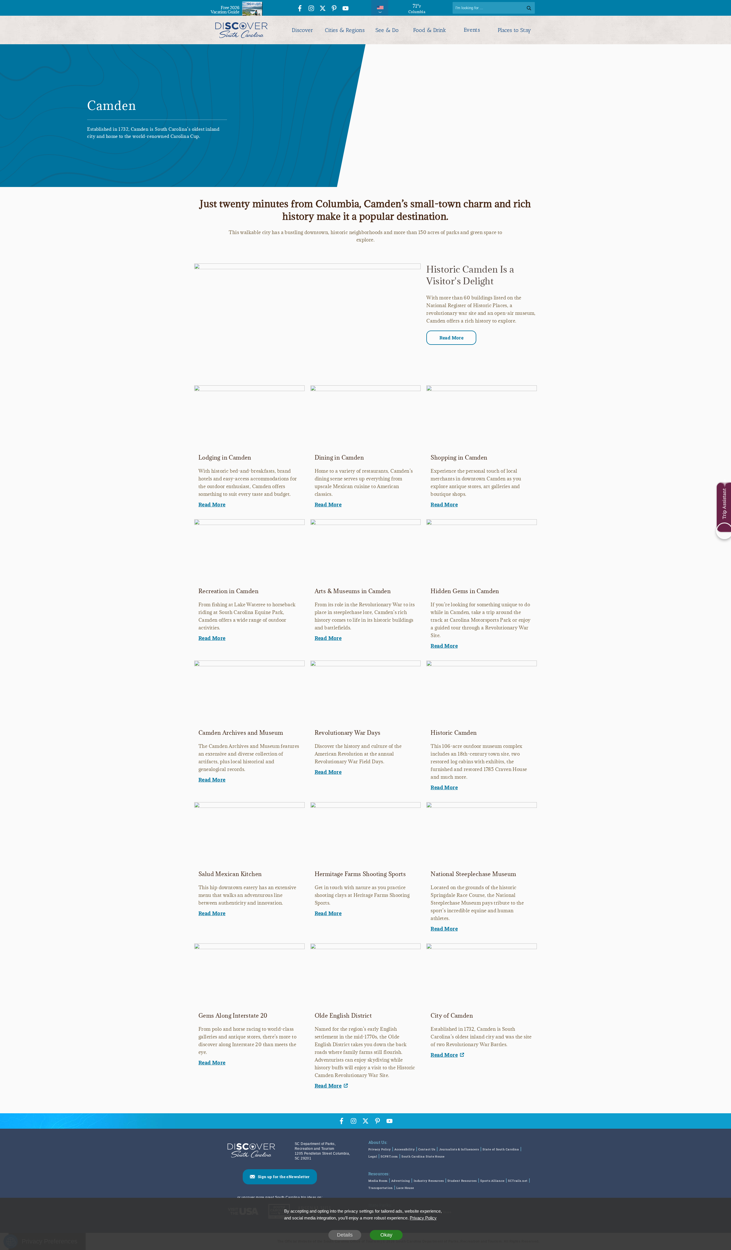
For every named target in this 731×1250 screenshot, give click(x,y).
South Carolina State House (422, 1156)
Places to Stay (514, 30)
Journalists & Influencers (459, 1149)
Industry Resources (429, 1181)
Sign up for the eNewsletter (284, 1176)
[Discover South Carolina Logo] (241, 30)
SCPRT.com (389, 1156)
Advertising (400, 1181)
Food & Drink (429, 30)
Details (345, 1235)
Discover (302, 30)
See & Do (387, 30)
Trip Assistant (724, 503)
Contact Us (426, 1149)
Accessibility (404, 1149)
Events (472, 30)
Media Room (378, 1181)
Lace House (405, 1188)
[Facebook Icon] (299, 9)
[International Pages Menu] (379, 8)
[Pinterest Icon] (334, 9)
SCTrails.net (518, 1181)
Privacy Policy (379, 1149)
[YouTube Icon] (345, 9)
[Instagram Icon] (311, 9)
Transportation (380, 1188)
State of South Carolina (501, 1149)
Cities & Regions (345, 30)
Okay (386, 1235)
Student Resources (462, 1181)
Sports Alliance (492, 1181)
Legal (372, 1156)
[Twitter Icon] (322, 9)
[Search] (529, 8)
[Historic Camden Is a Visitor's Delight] (307, 267)
